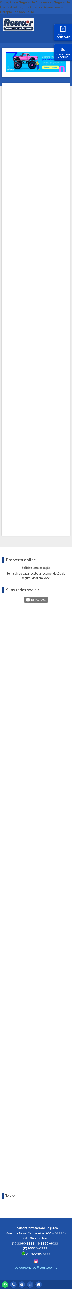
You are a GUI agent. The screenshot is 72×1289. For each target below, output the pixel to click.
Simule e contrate (63, 35)
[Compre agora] (38, 1284)
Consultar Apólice (63, 55)
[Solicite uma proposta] (30, 1284)
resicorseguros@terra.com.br (36, 1267)
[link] (36, 600)
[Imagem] (36, 71)
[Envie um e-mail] (22, 1284)
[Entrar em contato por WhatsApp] (5, 1284)
